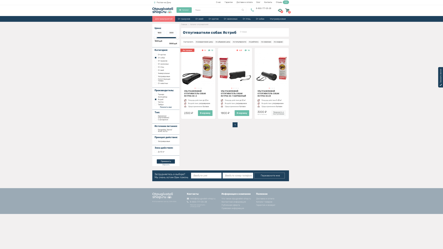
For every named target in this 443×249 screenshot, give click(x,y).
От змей (199, 19)
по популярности (239, 42)
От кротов (214, 19)
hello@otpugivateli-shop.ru (202, 199)
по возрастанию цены (204, 42)
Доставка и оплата (265, 199)
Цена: (158, 28)
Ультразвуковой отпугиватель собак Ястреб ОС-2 (195, 93)
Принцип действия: (166, 137)
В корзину (205, 113)
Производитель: (164, 90)
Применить (166, 161)
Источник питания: (166, 126)
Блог (258, 2)
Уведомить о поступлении (278, 113)
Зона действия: (164, 148)
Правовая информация (233, 208)
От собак (260, 19)
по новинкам (266, 42)
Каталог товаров (264, 202)
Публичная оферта (231, 205)
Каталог (185, 10)
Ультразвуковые (278, 19)
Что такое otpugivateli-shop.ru (236, 199)
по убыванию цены (223, 42)
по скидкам (278, 42)
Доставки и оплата (245, 2)
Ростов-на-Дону (164, 2)
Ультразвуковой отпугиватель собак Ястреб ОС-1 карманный (233, 93)
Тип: (157, 112)
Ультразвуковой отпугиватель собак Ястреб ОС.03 (268, 93)
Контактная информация (234, 202)
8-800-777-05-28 (263, 8)
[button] (196, 88)
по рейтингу (253, 42)
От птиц (247, 19)
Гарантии (229, 2)
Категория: (161, 50)
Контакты (268, 2)
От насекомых (230, 19)
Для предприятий (163, 19)
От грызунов (184, 19)
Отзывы (281, 2)
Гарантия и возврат (265, 205)
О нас (218, 2)
